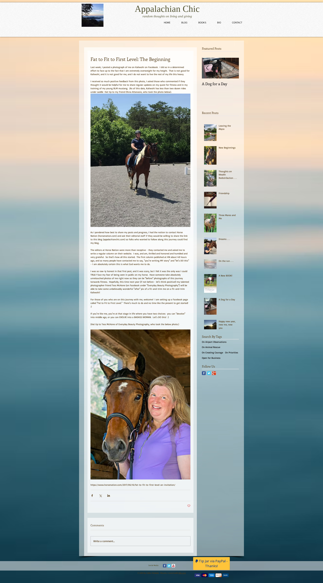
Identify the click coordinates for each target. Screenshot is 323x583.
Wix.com (182, 573)
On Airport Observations (214, 341)
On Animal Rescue (211, 347)
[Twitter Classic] (209, 373)
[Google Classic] (214, 373)
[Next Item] (233, 68)
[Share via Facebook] (92, 495)
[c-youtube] (173, 566)
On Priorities (231, 352)
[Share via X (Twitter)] (100, 495)
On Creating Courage (212, 352)
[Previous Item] (207, 68)
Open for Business (211, 357)
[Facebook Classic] (204, 373)
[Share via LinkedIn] (108, 495)
